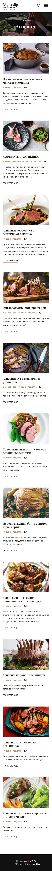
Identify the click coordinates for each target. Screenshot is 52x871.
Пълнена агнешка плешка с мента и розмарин (23, 80)
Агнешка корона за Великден (24, 675)
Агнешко (7, 88)
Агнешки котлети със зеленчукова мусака (18, 232)
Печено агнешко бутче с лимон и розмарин (25, 525)
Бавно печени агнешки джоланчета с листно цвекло (24, 599)
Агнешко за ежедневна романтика (19, 744)
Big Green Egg (9, 313)
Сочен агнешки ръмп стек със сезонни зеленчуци (24, 451)
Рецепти (17, 88)
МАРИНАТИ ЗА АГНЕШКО (21, 156)
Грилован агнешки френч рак (24, 308)
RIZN (34, 861)
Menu (46, 6)
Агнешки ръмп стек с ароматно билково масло (25, 814)
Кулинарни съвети (22, 162)
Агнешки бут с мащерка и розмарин (21, 380)
